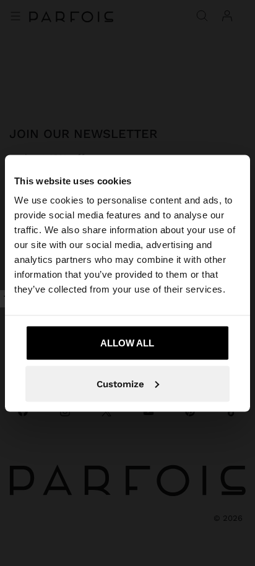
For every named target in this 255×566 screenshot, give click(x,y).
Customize (120, 383)
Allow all (127, 343)
